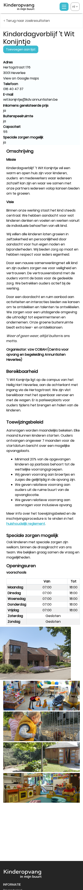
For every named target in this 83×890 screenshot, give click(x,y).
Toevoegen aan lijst (21, 49)
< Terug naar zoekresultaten (27, 20)
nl (74, 6)
